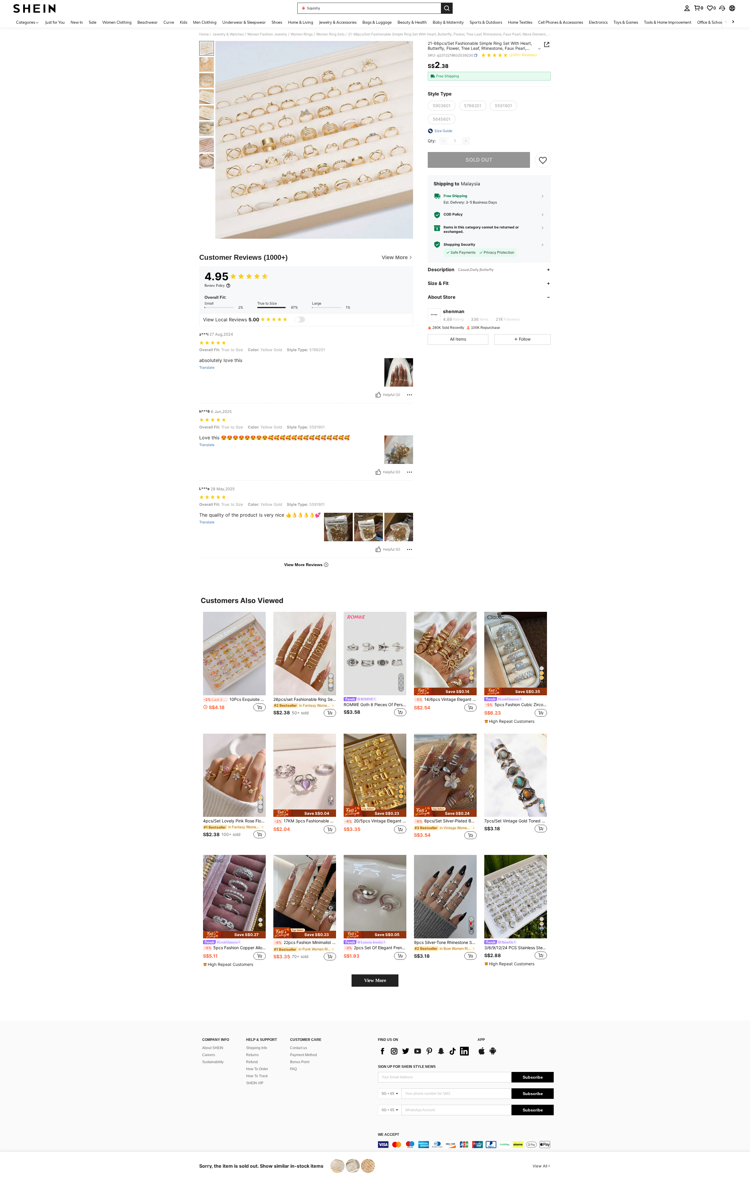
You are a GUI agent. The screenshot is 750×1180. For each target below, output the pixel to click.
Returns (252, 1055)
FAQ (293, 1069)
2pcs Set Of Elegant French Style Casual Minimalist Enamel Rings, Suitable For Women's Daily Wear (375, 947)
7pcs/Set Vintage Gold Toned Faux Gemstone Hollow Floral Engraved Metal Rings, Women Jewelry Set (515, 821)
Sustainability (213, 1062)
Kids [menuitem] (183, 22)
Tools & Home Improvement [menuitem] (667, 22)
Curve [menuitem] (168, 22)
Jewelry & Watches (228, 34)
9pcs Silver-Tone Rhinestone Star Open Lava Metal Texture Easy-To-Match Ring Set (445, 942)
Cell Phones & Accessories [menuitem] (560, 22)
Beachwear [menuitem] (147, 22)
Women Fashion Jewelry (267, 34)
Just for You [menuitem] (55, 22)
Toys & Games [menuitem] (625, 22)
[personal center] (687, 8)
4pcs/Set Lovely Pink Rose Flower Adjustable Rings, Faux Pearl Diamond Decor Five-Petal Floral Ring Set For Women (234, 821)
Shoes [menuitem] (277, 22)
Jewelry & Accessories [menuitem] (338, 22)
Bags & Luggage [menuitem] (377, 22)
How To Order (257, 1069)
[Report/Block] (409, 394)
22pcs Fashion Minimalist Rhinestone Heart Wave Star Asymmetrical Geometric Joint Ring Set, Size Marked (305, 942)
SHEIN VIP (254, 1083)
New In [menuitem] (77, 22)
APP (481, 1040)
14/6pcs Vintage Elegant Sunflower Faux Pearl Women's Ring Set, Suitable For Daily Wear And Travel (446, 699)
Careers (208, 1055)
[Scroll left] (726, 22)
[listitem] (234, 667)
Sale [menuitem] (92, 22)
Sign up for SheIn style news (407, 1067)
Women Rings (302, 34)
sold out (479, 160)
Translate (206, 368)
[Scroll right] (733, 22)
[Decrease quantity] (443, 140)
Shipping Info (256, 1048)
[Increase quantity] (466, 140)
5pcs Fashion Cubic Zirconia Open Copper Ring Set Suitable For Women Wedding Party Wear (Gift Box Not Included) (516, 704)
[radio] (442, 106)
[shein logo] (34, 8)
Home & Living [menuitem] (300, 22)
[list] (425, 1051)
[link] (698, 7)
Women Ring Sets (330, 34)
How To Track (257, 1076)
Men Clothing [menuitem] (205, 22)
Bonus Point (299, 1062)
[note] (445, 691)
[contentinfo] (466, 1144)
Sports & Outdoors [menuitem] (486, 22)
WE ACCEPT (388, 1135)
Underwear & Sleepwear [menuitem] (244, 22)
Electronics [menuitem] (598, 22)
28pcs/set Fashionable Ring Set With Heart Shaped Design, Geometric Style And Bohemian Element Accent (304, 699)
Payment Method (303, 1055)
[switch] (299, 319)
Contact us (298, 1048)
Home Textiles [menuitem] (520, 22)
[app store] (482, 1054)
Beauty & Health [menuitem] (412, 22)
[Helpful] (378, 394)
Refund (252, 1062)
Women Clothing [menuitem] (117, 22)
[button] (722, 8)
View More (375, 980)
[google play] (493, 1054)
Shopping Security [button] (459, 245)
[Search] (447, 8)
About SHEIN (212, 1048)
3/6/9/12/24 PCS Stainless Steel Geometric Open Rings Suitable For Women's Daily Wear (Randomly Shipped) (515, 947)
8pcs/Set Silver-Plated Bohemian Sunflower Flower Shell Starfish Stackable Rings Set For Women (446, 821)
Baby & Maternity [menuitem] (448, 22)
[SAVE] (543, 160)
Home (204, 34)
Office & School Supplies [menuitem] (718, 22)
